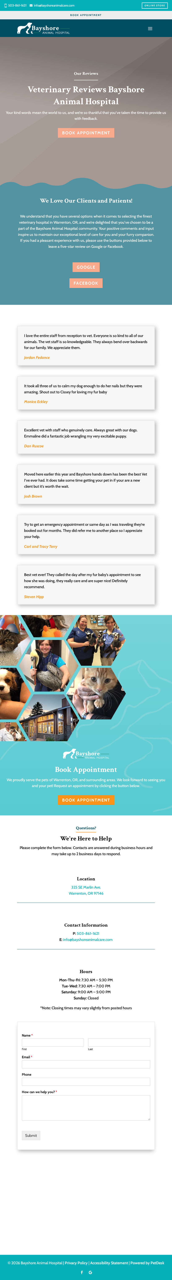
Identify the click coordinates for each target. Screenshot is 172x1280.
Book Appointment (86, 15)
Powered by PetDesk (147, 1263)
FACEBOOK (86, 283)
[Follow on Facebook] (81, 1272)
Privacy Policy (76, 1263)
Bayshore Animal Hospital (57, 228)
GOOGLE (86, 267)
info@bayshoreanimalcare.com (54, 5)
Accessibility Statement (109, 1263)
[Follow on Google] (90, 1272)
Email (27, 1057)
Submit (31, 1135)
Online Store (155, 5)
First (24, 1049)
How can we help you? (39, 1092)
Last (90, 1049)
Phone (26, 1075)
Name (27, 1035)
